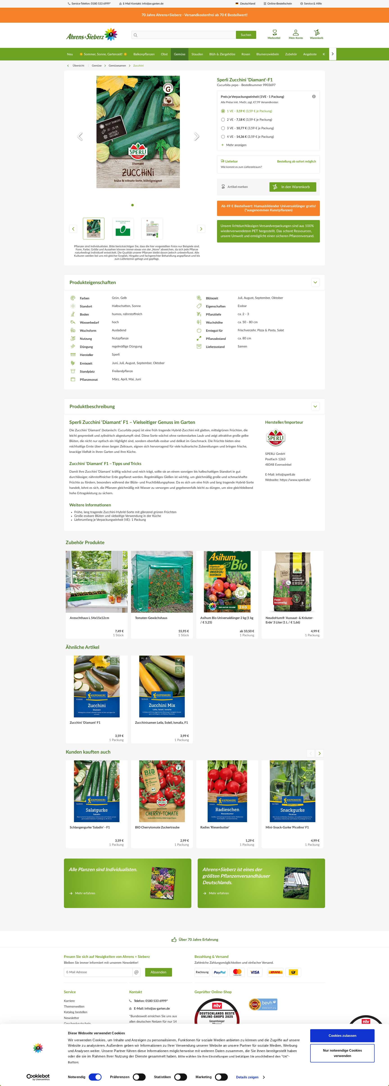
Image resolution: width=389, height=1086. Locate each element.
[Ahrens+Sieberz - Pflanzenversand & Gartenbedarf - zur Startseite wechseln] (92, 36)
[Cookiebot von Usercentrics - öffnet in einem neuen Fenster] (38, 1077)
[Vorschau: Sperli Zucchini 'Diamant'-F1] (93, 228)
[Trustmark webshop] (263, 1005)
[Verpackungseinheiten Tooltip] (314, 97)
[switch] (139, 1077)
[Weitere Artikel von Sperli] (275, 439)
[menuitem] (92, 4)
